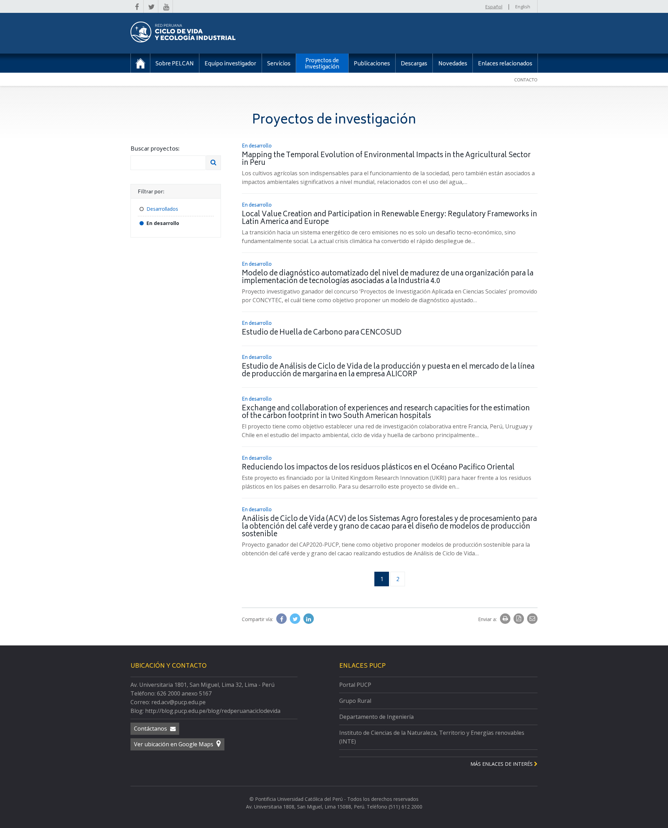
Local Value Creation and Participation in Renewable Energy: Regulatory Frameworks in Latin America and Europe (389, 218)
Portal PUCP (355, 685)
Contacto (526, 80)
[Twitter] (296, 619)
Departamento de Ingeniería (376, 717)
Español (493, 6)
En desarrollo (162, 223)
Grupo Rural (355, 701)
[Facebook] (282, 619)
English (522, 6)
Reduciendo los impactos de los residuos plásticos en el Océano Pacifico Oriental (378, 468)
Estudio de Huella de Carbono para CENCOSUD (321, 333)
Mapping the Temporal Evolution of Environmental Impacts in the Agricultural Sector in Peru (386, 159)
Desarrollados (162, 209)
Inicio (140, 63)
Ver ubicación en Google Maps (174, 744)
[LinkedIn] (308, 619)
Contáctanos (151, 728)
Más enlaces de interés (502, 764)
